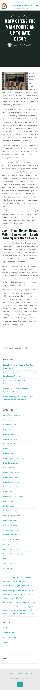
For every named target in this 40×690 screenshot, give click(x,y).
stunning (19, 613)
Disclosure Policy (9, 637)
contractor (16, 581)
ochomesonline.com (21, 5)
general (30, 594)
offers (11, 329)
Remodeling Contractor (12, 549)
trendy (25, 613)
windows (31, 613)
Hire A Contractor (9, 444)
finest (21, 594)
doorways (11, 591)
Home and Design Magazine (13, 458)
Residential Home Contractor (14, 554)
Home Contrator (9, 468)
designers (23, 585)
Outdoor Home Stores (11, 539)
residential (6, 613)
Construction (8, 420)
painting (27, 607)
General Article (9, 434)
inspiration (8, 602)
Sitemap (6, 642)
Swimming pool (8, 568)
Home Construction (10, 463)
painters (22, 607)
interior (17, 602)
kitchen (25, 602)
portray (11, 610)
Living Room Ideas (10, 511)
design (15, 585)
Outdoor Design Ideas (11, 530)
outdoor (10, 607)
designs (30, 585)
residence (31, 610)
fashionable (14, 594)
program (16, 610)
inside (26, 598)
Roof (5, 559)
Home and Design (9, 453)
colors (15, 578)
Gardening (7, 429)
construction (6, 581)
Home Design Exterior (11, 473)
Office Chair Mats (10, 525)
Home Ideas (7, 492)
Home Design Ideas (10, 477)
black (10, 578)
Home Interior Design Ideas (13, 496)
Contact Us (7, 628)
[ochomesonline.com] (4, 6)
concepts (28, 578)
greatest (5, 598)
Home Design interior (11, 482)
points (16, 329)
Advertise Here (9, 633)
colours (21, 578)
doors (5, 591)
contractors (25, 581)
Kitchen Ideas (8, 506)
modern (31, 602)
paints (32, 607)
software (13, 613)
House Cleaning (9, 501)
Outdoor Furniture (10, 535)
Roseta (19, 674)
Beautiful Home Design (11, 415)
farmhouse (6, 594)
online (5, 607)
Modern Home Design (19, 16)
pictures (5, 610)
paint (16, 606)
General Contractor (10, 439)
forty (25, 594)
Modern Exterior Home (11, 516)
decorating (6, 585)
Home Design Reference (12, 487)
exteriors (31, 591)
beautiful (5, 578)
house (12, 598)
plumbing (6, 544)
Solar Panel (7, 563)
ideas (19, 598)
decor (5, 329)
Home (5, 449)
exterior (21, 590)
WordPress (28, 674)
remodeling (22, 610)
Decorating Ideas (9, 425)
